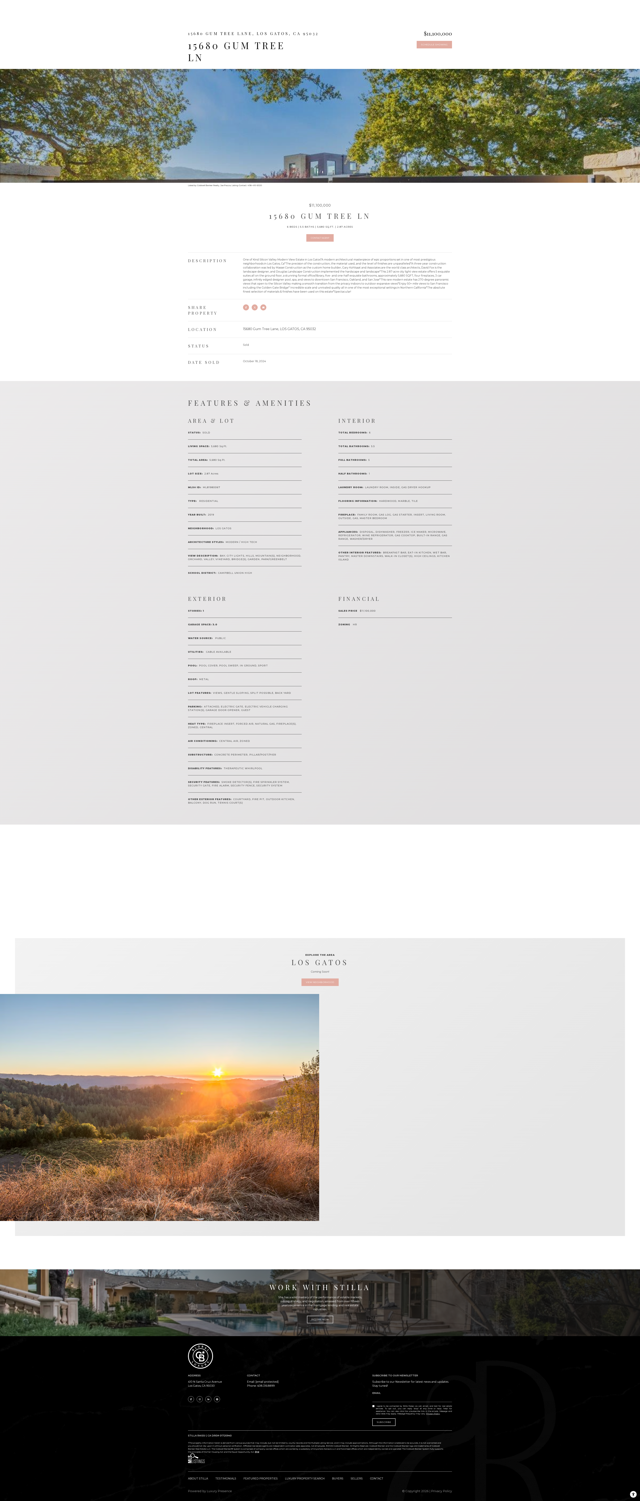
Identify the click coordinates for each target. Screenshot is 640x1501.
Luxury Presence (219, 1491)
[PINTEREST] (217, 1399)
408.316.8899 (266, 1385)
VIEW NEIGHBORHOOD (320, 982)
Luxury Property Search (305, 1478)
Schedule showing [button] (434, 44)
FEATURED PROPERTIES (261, 1478)
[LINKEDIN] (208, 1399)
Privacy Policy (433, 1413)
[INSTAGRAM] (200, 1399)
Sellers (357, 1478)
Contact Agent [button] (320, 237)
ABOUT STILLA (198, 1478)
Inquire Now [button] (320, 1319)
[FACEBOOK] (191, 1399)
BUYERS (337, 1478)
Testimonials (225, 1478)
